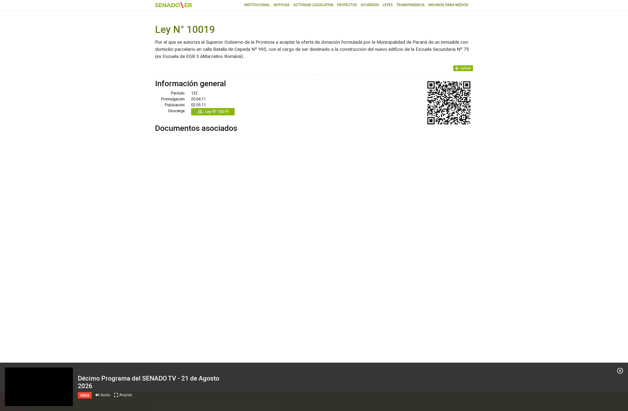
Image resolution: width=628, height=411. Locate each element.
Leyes (388, 5)
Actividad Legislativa (313, 5)
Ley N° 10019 (217, 111)
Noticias (282, 5)
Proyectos (347, 5)
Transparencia (410, 5)
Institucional (257, 5)
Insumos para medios (448, 5)
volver (465, 68)
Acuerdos (370, 5)
